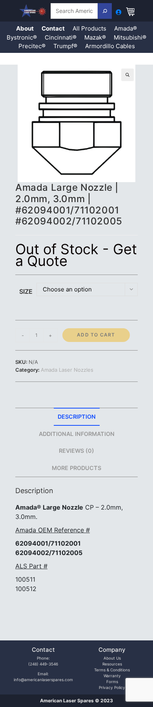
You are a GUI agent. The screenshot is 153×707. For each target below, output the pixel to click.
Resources (112, 664)
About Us (112, 658)
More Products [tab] (76, 468)
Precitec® (32, 46)
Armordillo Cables (110, 46)
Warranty (112, 675)
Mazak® (95, 37)
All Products (89, 28)
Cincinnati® (60, 37)
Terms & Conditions (112, 669)
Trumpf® (65, 46)
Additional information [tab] (77, 433)
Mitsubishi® (130, 37)
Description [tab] (77, 416)
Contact (53, 28)
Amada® (125, 28)
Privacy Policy (112, 687)
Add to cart (96, 335)
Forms (112, 681)
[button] (127, 75)
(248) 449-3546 (43, 664)
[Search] (105, 11)
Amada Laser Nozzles (67, 370)
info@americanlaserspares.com (43, 679)
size (26, 291)
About (25, 28)
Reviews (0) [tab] (76, 450)
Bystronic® (22, 37)
